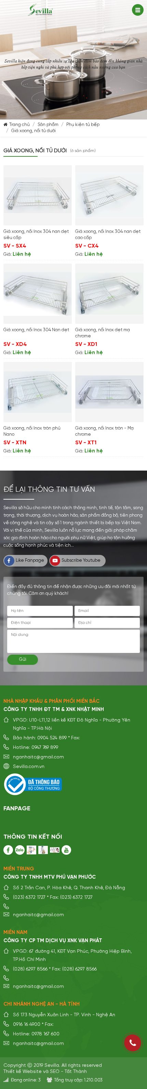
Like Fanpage (30, 560)
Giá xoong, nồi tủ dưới (33, 131)
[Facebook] (8, 850)
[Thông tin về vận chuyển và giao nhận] (43, 850)
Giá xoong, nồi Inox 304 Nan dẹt (36, 330)
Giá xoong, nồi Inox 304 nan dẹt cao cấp (108, 234)
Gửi (22, 659)
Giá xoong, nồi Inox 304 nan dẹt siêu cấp (36, 234)
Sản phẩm (48, 125)
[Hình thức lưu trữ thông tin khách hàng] (54, 850)
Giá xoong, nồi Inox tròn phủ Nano (32, 431)
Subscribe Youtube (81, 560)
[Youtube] (66, 850)
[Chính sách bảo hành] (31, 850)
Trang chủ (19, 125)
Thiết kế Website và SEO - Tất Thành (45, 1071)
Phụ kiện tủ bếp (82, 125)
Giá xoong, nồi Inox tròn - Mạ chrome (104, 431)
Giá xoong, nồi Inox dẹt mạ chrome (102, 333)
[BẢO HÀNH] (20, 850)
